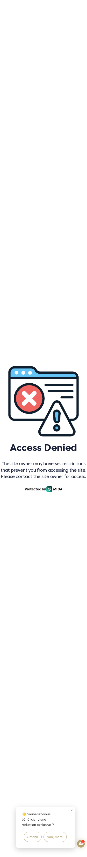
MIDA (57, 489)
